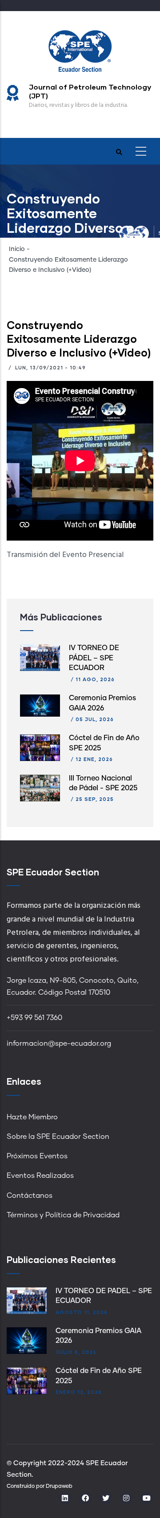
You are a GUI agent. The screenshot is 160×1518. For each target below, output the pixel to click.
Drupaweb (59, 1486)
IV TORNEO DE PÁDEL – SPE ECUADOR (94, 657)
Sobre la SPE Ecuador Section (58, 1136)
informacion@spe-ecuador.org (59, 1043)
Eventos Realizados (40, 1175)
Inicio (17, 249)
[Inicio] (80, 50)
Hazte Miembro (32, 1117)
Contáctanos (29, 1195)
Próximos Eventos (37, 1156)
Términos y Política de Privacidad (63, 1215)
